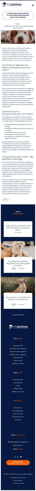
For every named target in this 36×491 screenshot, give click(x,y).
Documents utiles (18, 380)
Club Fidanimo (18, 408)
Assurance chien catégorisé (18, 348)
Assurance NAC (18, 360)
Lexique (18, 386)
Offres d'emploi (18, 389)
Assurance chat (18, 357)
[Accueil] (11, 4)
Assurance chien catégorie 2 (18, 354)
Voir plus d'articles (18, 315)
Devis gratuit (17, 463)
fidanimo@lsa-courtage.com (19, 442)
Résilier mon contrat (18, 392)
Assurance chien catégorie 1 (18, 351)
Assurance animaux (18, 363)
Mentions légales (18, 480)
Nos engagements (18, 411)
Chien (5, 199)
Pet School (18, 420)
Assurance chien (18, 345)
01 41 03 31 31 (19, 445)
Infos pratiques (18, 383)
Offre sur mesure (18, 414)
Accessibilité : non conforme (18, 477)
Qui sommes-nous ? (18, 417)
